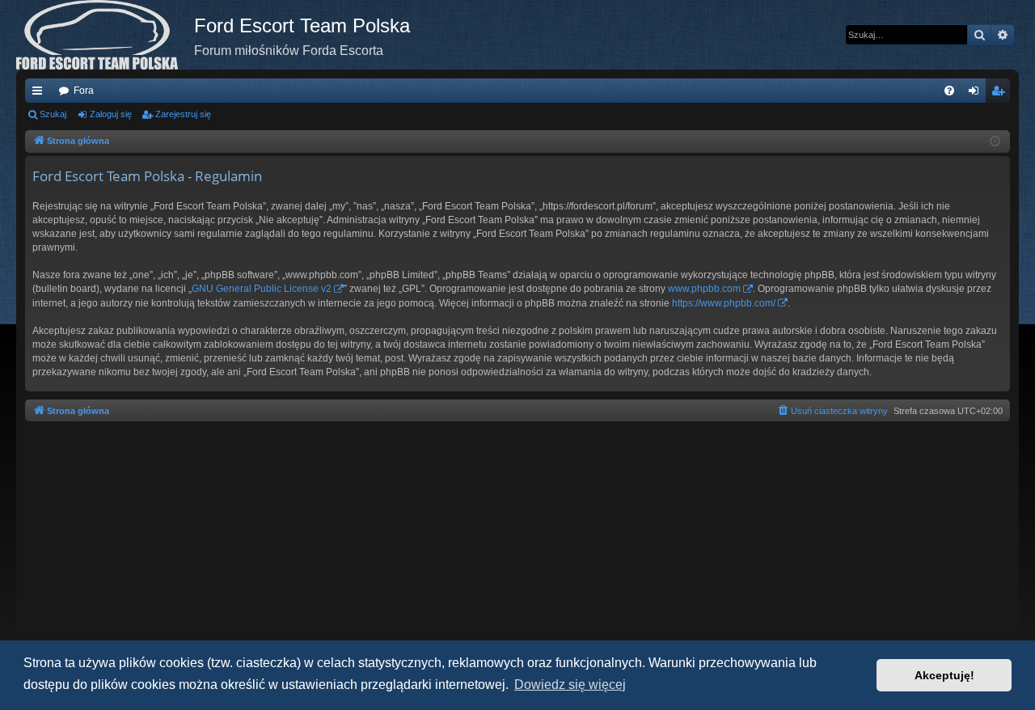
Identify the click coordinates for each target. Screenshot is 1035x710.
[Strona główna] (105, 35)
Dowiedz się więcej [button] (570, 684)
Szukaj (53, 114)
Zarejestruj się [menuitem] (1001, 94)
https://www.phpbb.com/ (723, 303)
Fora (84, 90)
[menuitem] (949, 90)
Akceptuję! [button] (944, 675)
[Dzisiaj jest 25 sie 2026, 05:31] (995, 142)
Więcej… (40, 94)
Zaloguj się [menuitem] (977, 94)
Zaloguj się (111, 114)
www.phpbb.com (704, 288)
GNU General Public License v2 (262, 288)
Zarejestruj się (183, 114)
